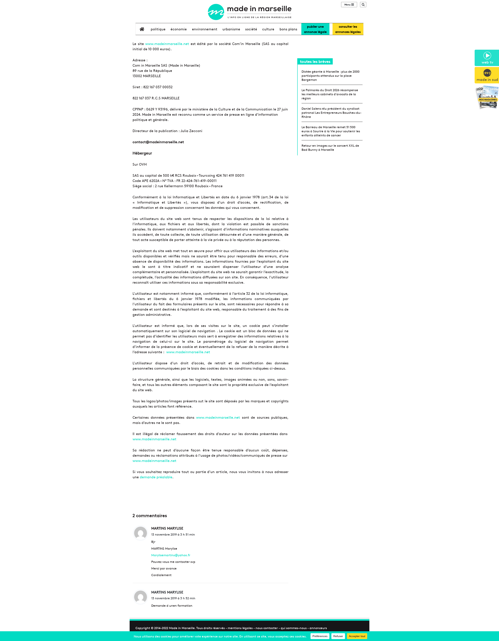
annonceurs (318, 628)
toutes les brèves (315, 61)
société (251, 28)
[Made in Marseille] (249, 12)
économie (179, 28)
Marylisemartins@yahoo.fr (170, 555)
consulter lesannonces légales (348, 29)
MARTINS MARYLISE (167, 592)
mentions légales (240, 628)
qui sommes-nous (294, 628)
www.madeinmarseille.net (167, 43)
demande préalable (156, 476)
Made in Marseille (182, 628)
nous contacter (267, 628)
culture (268, 28)
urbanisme (231, 28)
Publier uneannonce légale (315, 29)
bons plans (288, 28)
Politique (158, 28)
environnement (204, 28)
